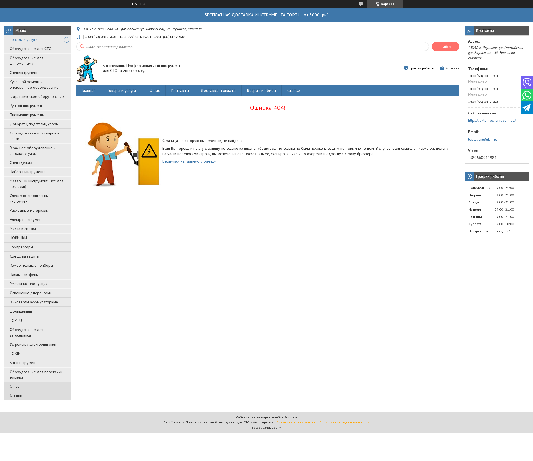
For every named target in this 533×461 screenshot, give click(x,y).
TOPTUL (17, 320)
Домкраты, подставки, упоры (34, 123)
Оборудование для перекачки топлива (36, 374)
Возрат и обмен (261, 90)
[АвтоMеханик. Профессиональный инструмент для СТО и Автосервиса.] (86, 68)
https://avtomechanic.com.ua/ (492, 120)
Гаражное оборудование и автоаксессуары (33, 150)
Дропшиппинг (21, 311)
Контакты (180, 90)
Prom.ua (290, 417)
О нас (14, 386)
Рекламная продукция (28, 283)
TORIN (15, 353)
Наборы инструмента (28, 171)
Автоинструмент (23, 362)
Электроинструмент (26, 219)
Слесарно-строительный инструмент (30, 198)
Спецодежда (21, 162)
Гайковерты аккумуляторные (34, 302)
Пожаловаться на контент (296, 422)
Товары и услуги (23, 39)
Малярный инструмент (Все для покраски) (36, 183)
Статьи (293, 90)
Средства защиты (24, 256)
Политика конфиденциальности (344, 422)
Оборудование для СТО (31, 48)
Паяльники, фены (24, 274)
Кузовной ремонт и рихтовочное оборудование (34, 84)
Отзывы (16, 395)
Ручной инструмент (26, 105)
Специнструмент (23, 72)
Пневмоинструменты (27, 114)
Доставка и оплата (218, 90)
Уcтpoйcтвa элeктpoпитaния (33, 344)
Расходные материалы (29, 210)
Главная (88, 90)
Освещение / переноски (30, 292)
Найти (446, 46)
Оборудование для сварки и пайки (34, 136)
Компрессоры (21, 247)
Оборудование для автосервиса (26, 332)
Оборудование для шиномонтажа (26, 60)
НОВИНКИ (18, 237)
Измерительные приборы (31, 265)
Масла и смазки (23, 228)
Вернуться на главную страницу (189, 161)
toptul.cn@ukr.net (482, 139)
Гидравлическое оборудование (37, 96)
